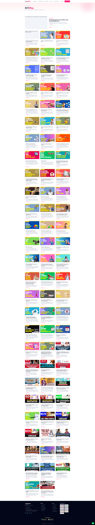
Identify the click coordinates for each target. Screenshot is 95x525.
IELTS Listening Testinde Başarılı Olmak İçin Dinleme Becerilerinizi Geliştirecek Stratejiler (47, 180)
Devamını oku (27, 45)
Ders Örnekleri (46, 1)
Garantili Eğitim (54, 510)
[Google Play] (44, 519)
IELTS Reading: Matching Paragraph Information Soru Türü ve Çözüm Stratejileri (46, 76)
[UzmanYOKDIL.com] (62, 511)
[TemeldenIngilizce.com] (62, 508)
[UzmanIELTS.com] (62, 506)
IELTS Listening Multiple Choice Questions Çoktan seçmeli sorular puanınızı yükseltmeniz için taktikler (62, 265)
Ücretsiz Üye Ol (67, 1)
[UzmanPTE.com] (66, 505)
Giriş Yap (62, 1)
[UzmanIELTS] (28, 1)
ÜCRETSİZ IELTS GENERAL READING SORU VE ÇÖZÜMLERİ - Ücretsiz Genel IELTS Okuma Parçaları (62, 353)
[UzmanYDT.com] (62, 510)
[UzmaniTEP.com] (62, 513)
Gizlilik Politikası (43, 509)
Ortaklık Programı (55, 511)
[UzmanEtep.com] (66, 511)
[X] (31, 513)
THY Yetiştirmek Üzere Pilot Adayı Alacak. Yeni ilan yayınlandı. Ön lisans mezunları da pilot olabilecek (47, 492)
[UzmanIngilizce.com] (62, 505)
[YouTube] (27, 513)
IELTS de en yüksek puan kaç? (45, 247)
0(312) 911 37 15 (28, 506)
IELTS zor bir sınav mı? (29, 247)
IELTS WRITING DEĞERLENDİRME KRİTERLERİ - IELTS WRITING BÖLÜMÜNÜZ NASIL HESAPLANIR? (47, 318)
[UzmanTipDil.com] (66, 506)
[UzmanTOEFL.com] (66, 508)
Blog (53, 1)
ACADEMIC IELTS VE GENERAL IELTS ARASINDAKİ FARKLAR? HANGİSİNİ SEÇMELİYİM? (46, 474)
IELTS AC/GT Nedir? (40, 1)
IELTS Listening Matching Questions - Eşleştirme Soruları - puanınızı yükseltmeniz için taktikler (31, 283)
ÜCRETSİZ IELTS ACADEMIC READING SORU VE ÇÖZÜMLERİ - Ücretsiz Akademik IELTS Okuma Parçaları (32, 371)
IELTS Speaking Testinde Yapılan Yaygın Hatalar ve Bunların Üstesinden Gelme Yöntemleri (62, 162)
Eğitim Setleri (57, 1)
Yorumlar (50, 1)
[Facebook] (29, 513)
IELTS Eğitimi (34, 1)
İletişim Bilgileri (43, 510)
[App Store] (51, 519)
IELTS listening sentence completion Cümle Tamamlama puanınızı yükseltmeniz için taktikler (47, 265)
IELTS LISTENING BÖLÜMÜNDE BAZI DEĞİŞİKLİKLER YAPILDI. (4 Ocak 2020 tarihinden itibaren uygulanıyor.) (46, 353)
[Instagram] (25, 513)
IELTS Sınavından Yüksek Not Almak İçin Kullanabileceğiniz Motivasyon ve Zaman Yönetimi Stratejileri (32, 180)
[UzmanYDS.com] (66, 510)
